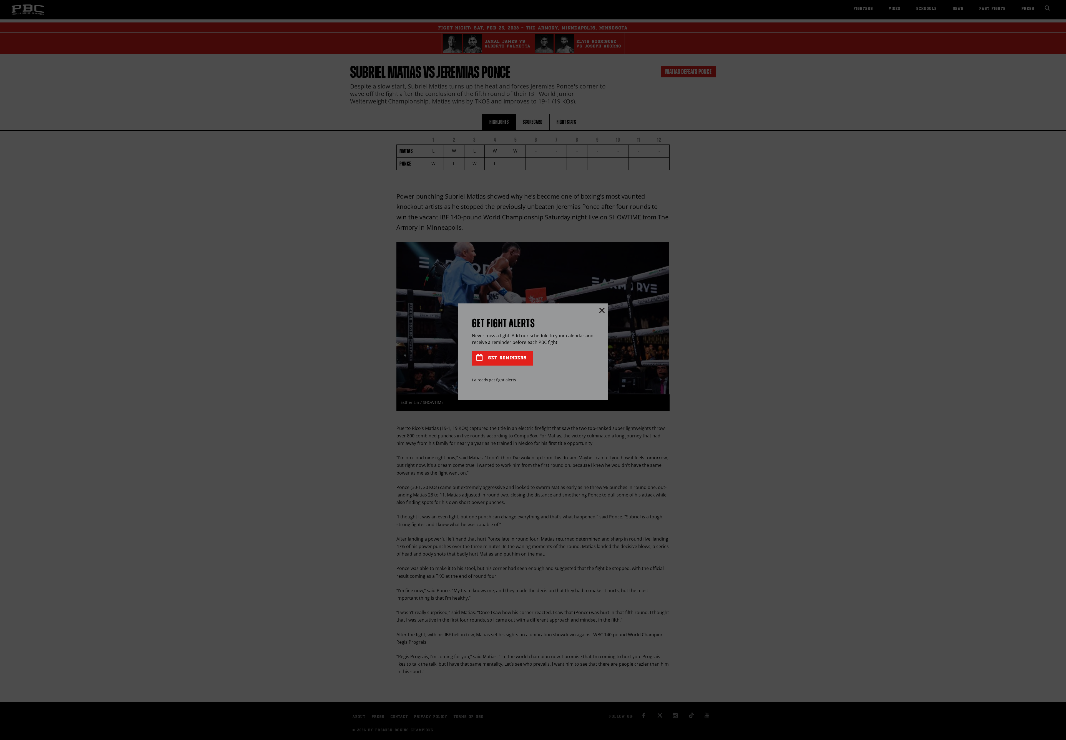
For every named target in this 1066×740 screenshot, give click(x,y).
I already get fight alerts (494, 379)
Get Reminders (506, 358)
